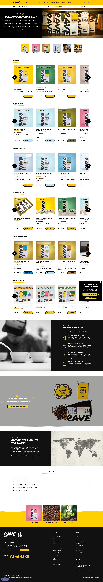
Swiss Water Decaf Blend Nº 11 (22, 173)
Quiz (63, 2)
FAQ (77, 536)
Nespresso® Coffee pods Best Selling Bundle (22, 219)
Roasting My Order (80, 541)
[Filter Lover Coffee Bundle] (45, 295)
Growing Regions (57, 550)
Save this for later (90, 297)
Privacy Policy (79, 552)
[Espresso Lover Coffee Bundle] (67, 295)
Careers (54, 545)
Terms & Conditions (80, 545)
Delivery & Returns (81, 543)
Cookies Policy (79, 550)
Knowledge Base (56, 552)
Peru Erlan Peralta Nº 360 (21, 261)
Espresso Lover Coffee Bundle (66, 306)
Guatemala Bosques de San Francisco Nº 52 (87, 130)
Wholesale (70, 2)
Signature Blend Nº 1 (20, 86)
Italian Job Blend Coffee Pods (66, 218)
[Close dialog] (100, 282)
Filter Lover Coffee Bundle (43, 306)
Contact (78, 538)
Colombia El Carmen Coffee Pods (88, 218)
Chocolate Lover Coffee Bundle (88, 306)
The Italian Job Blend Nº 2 (43, 86)
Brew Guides (56, 541)
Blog (54, 543)
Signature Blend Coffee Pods (44, 218)
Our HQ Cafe (79, 562)
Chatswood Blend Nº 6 (85, 86)
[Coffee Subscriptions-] (51, 401)
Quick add (28, 96)
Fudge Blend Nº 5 (62, 86)
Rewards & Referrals (81, 548)
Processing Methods (57, 555)
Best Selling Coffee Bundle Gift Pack (23, 306)
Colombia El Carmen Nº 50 (21, 129)
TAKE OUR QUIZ (90, 294)
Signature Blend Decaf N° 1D (87, 173)
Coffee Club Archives (58, 548)
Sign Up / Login (57, 564)
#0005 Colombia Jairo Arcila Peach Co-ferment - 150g (88, 262)
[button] (23, 87)
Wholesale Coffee (57, 561)
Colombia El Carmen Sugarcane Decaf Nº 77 (44, 174)
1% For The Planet (57, 536)
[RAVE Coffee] (16, 2)
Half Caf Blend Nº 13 (63, 173)
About (54, 538)
